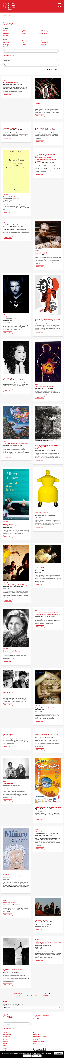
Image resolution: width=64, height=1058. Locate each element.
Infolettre (5, 1041)
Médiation (5, 1040)
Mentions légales (37, 1038)
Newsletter (36, 1034)
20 (33, 993)
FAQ (34, 1032)
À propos (5, 1032)
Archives (5, 1043)
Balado (5, 30)
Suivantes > (46, 995)
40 (27, 995)
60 (35, 995)
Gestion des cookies (38, 1041)
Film (23, 32)
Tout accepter (58, 1053)
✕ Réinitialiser (52, 69)
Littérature (6, 33)
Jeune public (45, 32)
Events (10, 16)
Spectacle (5, 35)
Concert (24, 30)
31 (45, 993)
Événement (44, 30)
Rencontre (44, 33)
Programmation (7, 1034)
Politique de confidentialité (40, 1036)
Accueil (5, 16)
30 (41, 993)
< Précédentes (18, 993)
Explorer (5, 1038)
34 (19, 995)
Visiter (4, 1045)
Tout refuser (27, 1056)
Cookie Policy (36, 1040)
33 (15, 995)
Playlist (24, 33)
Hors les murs (6, 1036)
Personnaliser (37, 1056)
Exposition (6, 32)
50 (31, 995)
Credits (35, 1043)
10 (29, 993)
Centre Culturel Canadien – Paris (9, 7)
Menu (59, 6)
